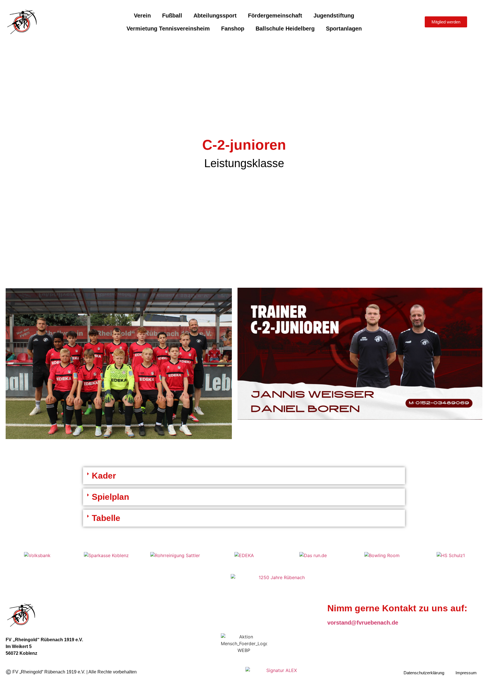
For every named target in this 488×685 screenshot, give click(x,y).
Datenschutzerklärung (424, 672)
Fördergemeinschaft (275, 15)
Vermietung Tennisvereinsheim (168, 28)
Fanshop (232, 28)
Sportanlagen (344, 28)
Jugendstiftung (333, 15)
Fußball (172, 15)
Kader (104, 475)
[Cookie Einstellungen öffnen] (12, 677)
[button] (244, 475)
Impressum (466, 672)
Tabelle (106, 518)
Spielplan (110, 496)
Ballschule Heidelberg (285, 28)
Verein (142, 15)
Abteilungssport (215, 15)
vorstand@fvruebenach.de (362, 622)
